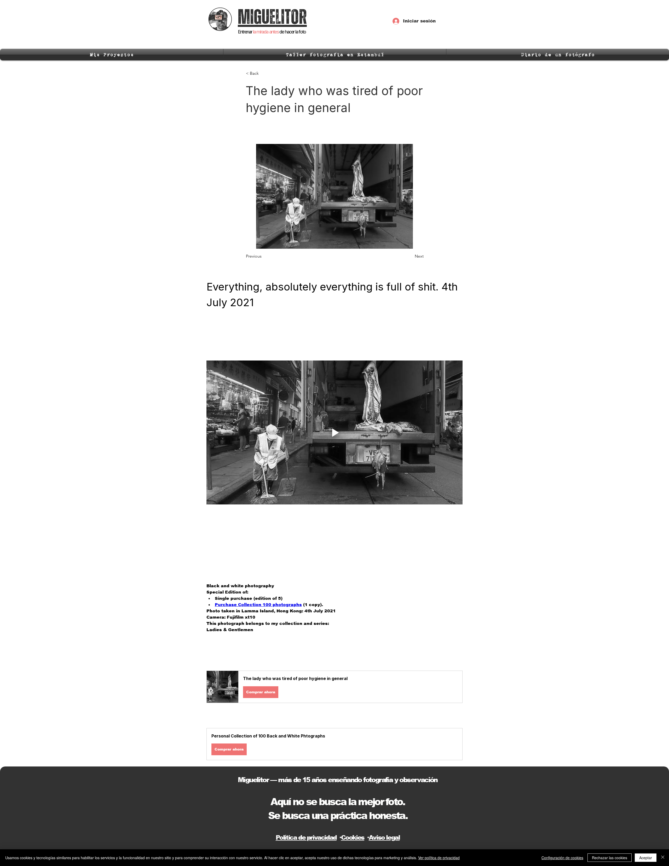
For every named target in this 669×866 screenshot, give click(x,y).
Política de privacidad (306, 837)
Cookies (352, 837)
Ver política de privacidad (439, 857)
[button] (334, 687)
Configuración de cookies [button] (562, 857)
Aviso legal (384, 837)
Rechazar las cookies (609, 857)
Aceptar (645, 857)
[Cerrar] (663, 857)
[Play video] (334, 432)
